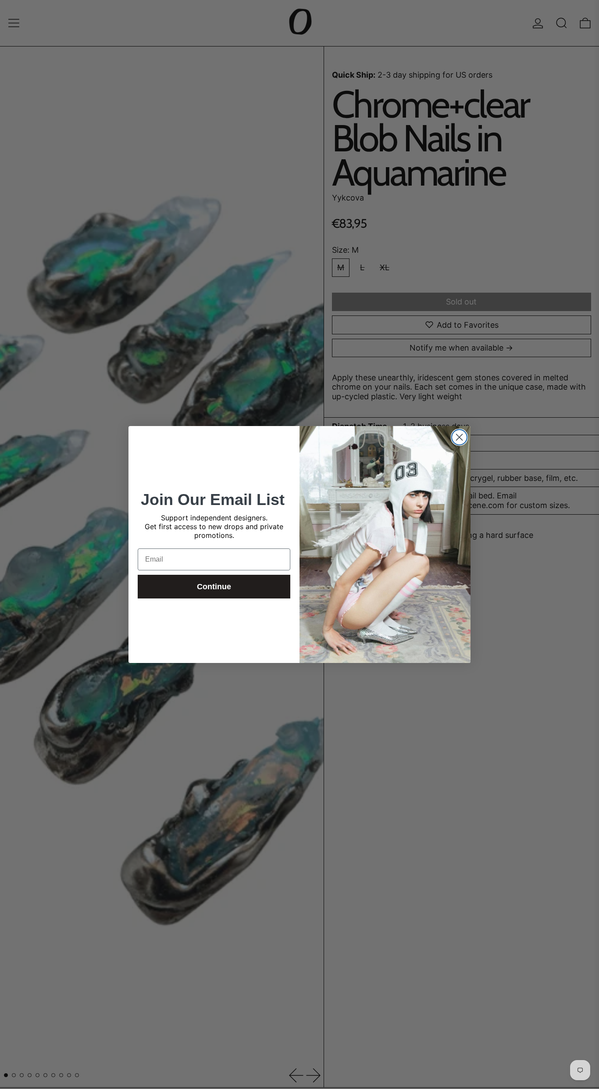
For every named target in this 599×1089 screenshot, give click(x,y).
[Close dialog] (459, 437)
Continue (214, 586)
